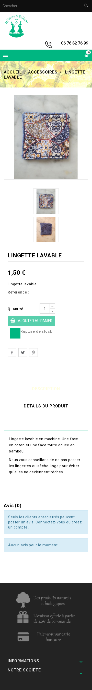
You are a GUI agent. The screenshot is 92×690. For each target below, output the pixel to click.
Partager (12, 352)
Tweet (23, 352)
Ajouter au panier (35, 321)
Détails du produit (46, 406)
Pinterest (33, 352)
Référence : (18, 292)
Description (46, 388)
